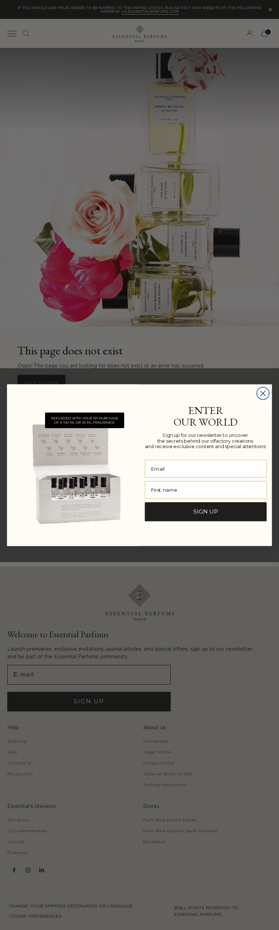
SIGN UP (205, 511)
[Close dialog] (263, 393)
